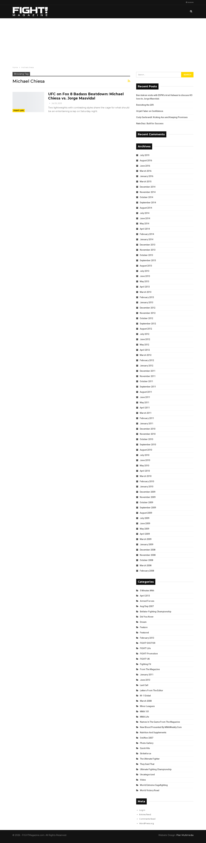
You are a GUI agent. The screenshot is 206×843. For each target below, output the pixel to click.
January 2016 (146, 176)
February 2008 (147, 571)
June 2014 (145, 218)
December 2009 (147, 492)
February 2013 (147, 297)
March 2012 (145, 355)
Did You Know (146, 617)
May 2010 (144, 465)
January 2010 (146, 486)
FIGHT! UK (145, 659)
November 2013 (147, 250)
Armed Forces (147, 601)
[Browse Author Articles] (50, 103)
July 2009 (144, 518)
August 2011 (146, 392)
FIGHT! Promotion (149, 653)
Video (143, 780)
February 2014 (147, 234)
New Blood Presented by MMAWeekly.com (161, 727)
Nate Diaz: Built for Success (149, 123)
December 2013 (147, 245)
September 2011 (148, 386)
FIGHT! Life (19, 111)
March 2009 (145, 539)
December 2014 (147, 187)
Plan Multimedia (184, 835)
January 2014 (146, 239)
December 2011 (147, 371)
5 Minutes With (147, 590)
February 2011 (147, 418)
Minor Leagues (147, 706)
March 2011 (145, 413)
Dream (143, 622)
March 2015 (145, 181)
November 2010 (147, 434)
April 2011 (145, 407)
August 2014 (146, 208)
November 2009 (147, 497)
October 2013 (146, 255)
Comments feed (147, 819)
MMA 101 (144, 711)
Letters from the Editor (151, 690)
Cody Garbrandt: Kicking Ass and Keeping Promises (162, 117)
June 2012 (145, 339)
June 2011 (145, 397)
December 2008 (147, 550)
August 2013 (146, 266)
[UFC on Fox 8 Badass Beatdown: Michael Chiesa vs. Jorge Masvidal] (28, 102)
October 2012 (146, 318)
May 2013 (144, 281)
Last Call (144, 685)
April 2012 (145, 350)
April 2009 (145, 534)
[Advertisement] (103, 41)
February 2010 (147, 481)
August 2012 (146, 329)
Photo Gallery (146, 743)
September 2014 (148, 202)
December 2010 (147, 429)
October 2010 (146, 439)
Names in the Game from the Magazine (160, 722)
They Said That (147, 764)
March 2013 (145, 292)
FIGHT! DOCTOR (147, 643)
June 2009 (145, 523)
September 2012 (148, 323)
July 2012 (144, 334)
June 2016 (145, 166)
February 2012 (147, 360)
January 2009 (146, 544)
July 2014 (144, 213)
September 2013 (148, 260)
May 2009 (144, 529)
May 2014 (144, 223)
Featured (144, 632)
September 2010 (148, 444)
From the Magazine (150, 669)
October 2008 (146, 560)
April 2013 (145, 287)
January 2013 (146, 302)
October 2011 (146, 381)
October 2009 (146, 502)
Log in (142, 810)
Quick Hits (145, 748)
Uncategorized (147, 774)
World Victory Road (149, 790)
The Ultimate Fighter (150, 759)
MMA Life (144, 717)
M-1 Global (145, 695)
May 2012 (144, 344)
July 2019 (144, 155)
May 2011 (144, 402)
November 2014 (147, 192)
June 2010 (145, 460)
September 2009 (148, 507)
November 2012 (147, 313)
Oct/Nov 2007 (146, 738)
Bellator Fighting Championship (155, 611)
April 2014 (145, 229)
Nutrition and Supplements (153, 732)
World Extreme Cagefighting (154, 785)
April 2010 (145, 471)
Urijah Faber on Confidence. (150, 111)
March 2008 (145, 565)
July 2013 (144, 271)
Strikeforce (145, 753)
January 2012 (146, 365)
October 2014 (146, 197)
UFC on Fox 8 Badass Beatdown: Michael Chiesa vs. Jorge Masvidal (86, 96)
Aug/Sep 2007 (147, 606)
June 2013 (145, 276)
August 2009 (146, 513)
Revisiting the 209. (145, 105)
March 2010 (145, 476)
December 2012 (147, 308)
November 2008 (147, 555)
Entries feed (145, 814)
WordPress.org (146, 823)
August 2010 (146, 450)
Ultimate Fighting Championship (155, 769)
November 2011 (147, 376)
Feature (143, 627)
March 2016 (145, 171)
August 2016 (146, 160)
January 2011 (146, 423)
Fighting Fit (145, 664)
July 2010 (144, 455)
